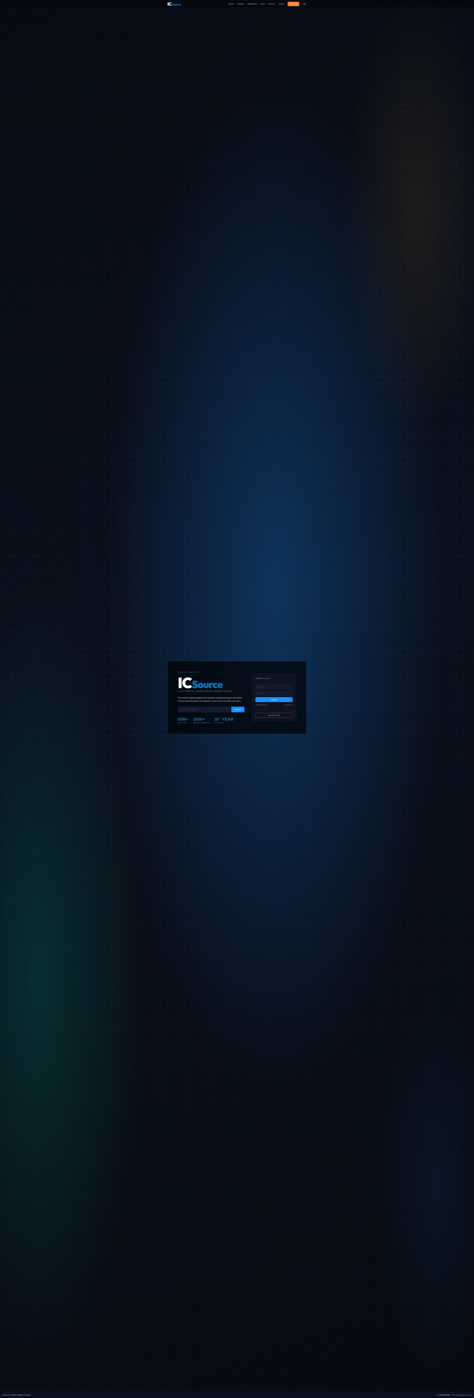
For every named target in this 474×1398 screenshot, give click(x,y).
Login (304, 4)
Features (240, 4)
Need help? (289, 705)
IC (174, 4)
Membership (252, 4)
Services (271, 4)
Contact (282, 4)
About (262, 4)
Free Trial (293, 4)
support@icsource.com (463, 1395)
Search (231, 4)
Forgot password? (261, 705)
